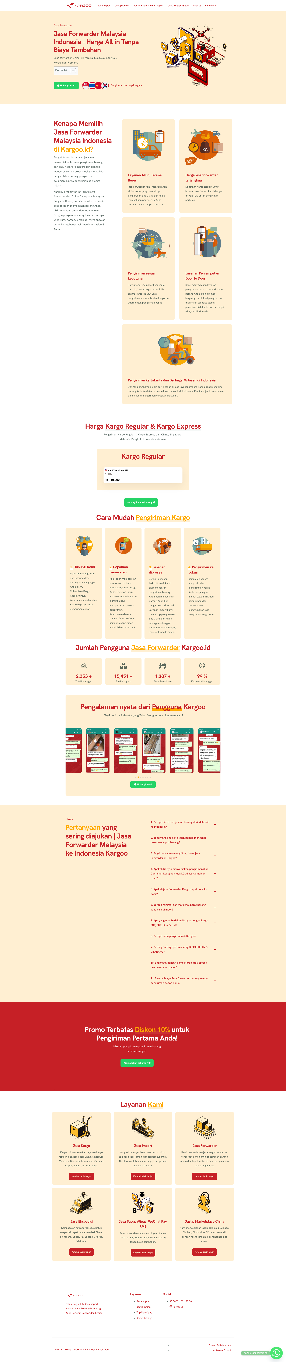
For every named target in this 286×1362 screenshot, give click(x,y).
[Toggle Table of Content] (71, 70)
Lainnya (209, 5)
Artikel (197, 5)
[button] (135, 777)
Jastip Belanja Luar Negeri (148, 5)
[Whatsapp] (276, 1353)
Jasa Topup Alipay (178, 5)
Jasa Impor (104, 5)
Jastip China (122, 5)
